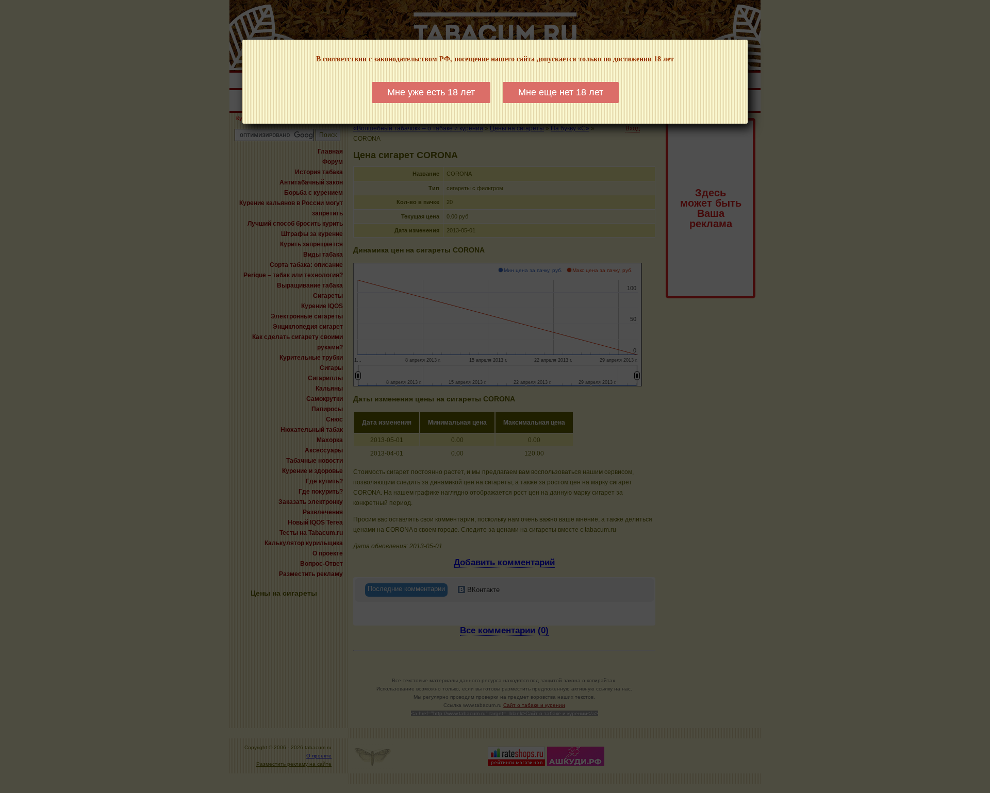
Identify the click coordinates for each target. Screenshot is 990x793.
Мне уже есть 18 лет (431, 92)
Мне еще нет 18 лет (560, 92)
